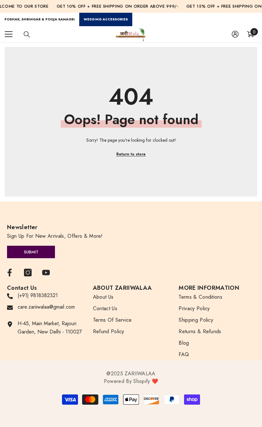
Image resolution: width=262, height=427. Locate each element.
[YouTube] (46, 272)
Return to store (131, 154)
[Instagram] (28, 272)
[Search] (27, 34)
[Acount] (235, 34)
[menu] (8, 34)
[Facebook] (9, 272)
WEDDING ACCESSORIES (106, 19)
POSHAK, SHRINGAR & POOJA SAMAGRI (39, 19)
